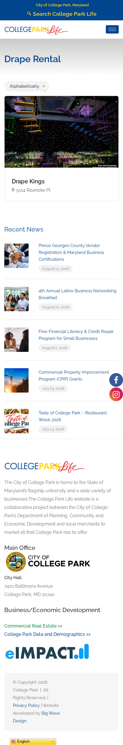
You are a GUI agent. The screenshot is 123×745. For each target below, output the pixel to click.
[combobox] (27, 86)
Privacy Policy (26, 705)
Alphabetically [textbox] (24, 86)
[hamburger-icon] (112, 29)
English (22, 741)
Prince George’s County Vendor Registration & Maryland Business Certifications (71, 252)
